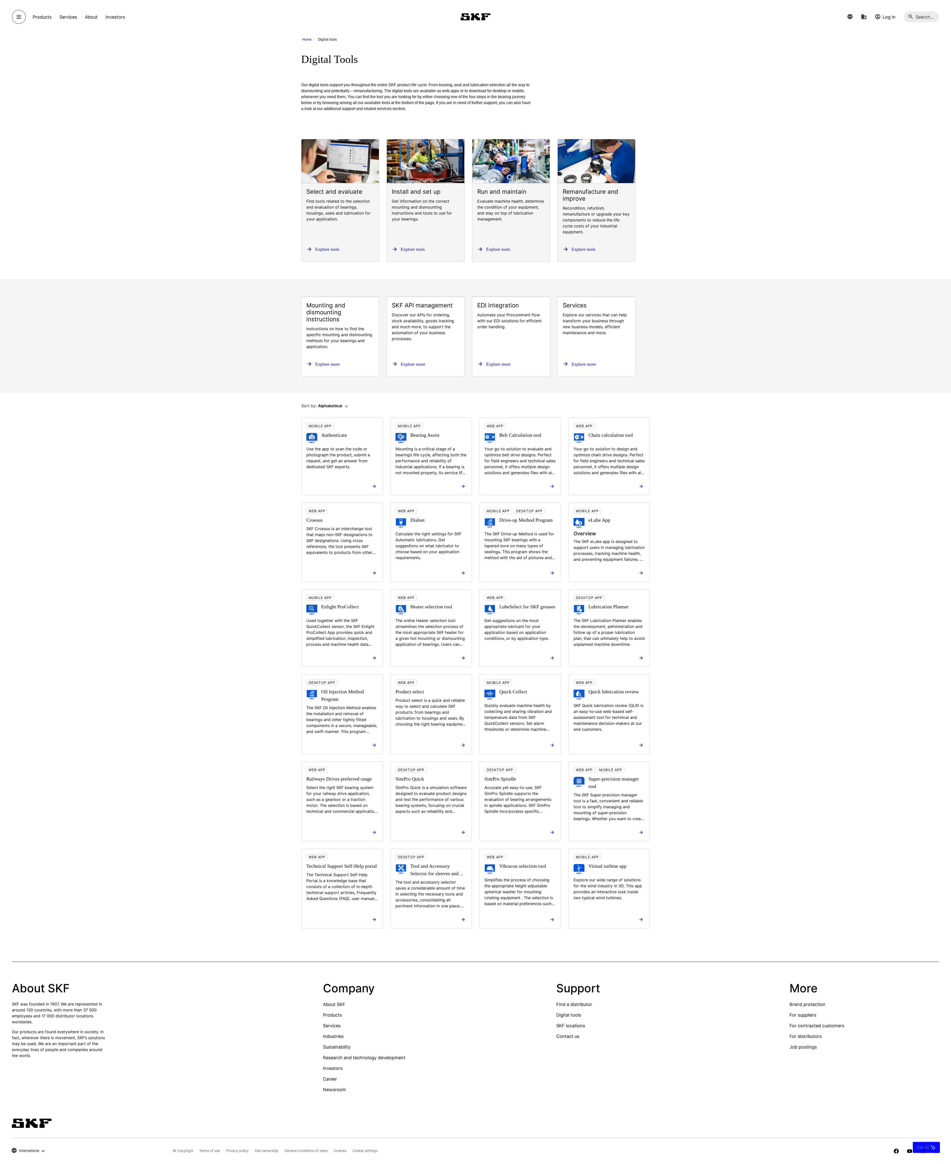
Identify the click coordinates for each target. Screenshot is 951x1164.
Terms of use (209, 1150)
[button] (850, 16)
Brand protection (807, 1004)
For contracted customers (817, 1025)
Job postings (803, 1047)
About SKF (334, 1004)
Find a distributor (574, 1004)
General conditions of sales (306, 1150)
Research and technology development (364, 1057)
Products (332, 1015)
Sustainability (337, 1047)
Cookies (340, 1150)
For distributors (806, 1036)
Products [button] (42, 17)
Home (307, 39)
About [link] (91, 17)
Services (332, 1025)
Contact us (567, 1036)
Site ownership (266, 1150)
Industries (333, 1036)
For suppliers (803, 1015)
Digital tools (568, 1015)
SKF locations (570, 1025)
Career (330, 1079)
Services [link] (68, 17)
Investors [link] (115, 17)
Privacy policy (237, 1150)
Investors (333, 1068)
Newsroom (334, 1089)
